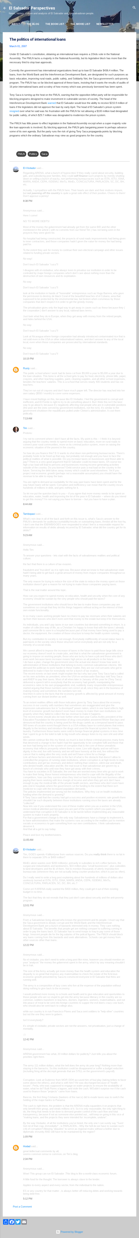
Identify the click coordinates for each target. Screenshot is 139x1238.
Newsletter (105, 24)
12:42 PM (28, 1039)
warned (52, 102)
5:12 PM (27, 1198)
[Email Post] (18, 147)
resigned (14, 111)
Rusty (26, 368)
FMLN (21, 153)
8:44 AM (27, 504)
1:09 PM (27, 1136)
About (16, 24)
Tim (25, 428)
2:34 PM (27, 1159)
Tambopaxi (29, 513)
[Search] (134, 8)
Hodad (26, 1146)
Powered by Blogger (71, 1231)
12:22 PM (28, 945)
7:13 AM (27, 418)
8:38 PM (27, 200)
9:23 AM (27, 535)
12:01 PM (28, 905)
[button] (127, 39)
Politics (33, 153)
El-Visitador (29, 168)
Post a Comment (22, 1206)
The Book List (54, 24)
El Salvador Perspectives (32, 8)
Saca (44, 153)
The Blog (32, 24)
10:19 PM (28, 358)
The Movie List (80, 24)
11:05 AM (28, 839)
